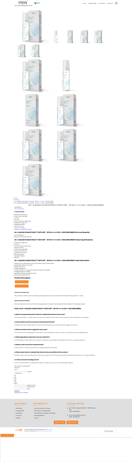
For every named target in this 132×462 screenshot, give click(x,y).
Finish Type (17, 251)
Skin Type (16, 254)
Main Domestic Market (20, 275)
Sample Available (18, 268)
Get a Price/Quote (19, 209)
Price (15, 235)
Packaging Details (19, 271)
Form (15, 244)
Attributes (17, 242)
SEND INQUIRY (17, 392)
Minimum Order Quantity (20, 237)
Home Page (19, 408)
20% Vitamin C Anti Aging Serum (42, 410)
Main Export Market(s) (20, 273)
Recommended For (19, 246)
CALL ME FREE (24, 392)
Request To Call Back (19, 229)
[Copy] (22, 281)
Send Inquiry (29, 229)
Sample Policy (18, 270)
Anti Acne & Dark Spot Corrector (42, 408)
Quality (16, 252)
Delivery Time (17, 266)
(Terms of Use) (49, 429)
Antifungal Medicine (39, 415)
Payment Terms (18, 263)
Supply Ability (17, 265)
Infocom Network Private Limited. (44, 431)
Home (84, 3)
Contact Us (110, 3)
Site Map (18, 418)
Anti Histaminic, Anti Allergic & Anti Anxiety (44, 413)
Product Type (17, 249)
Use (15, 257)
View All (36, 418)
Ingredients (17, 256)
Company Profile (92, 3)
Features (16, 247)
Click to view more (19, 226)
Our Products (101, 3)
